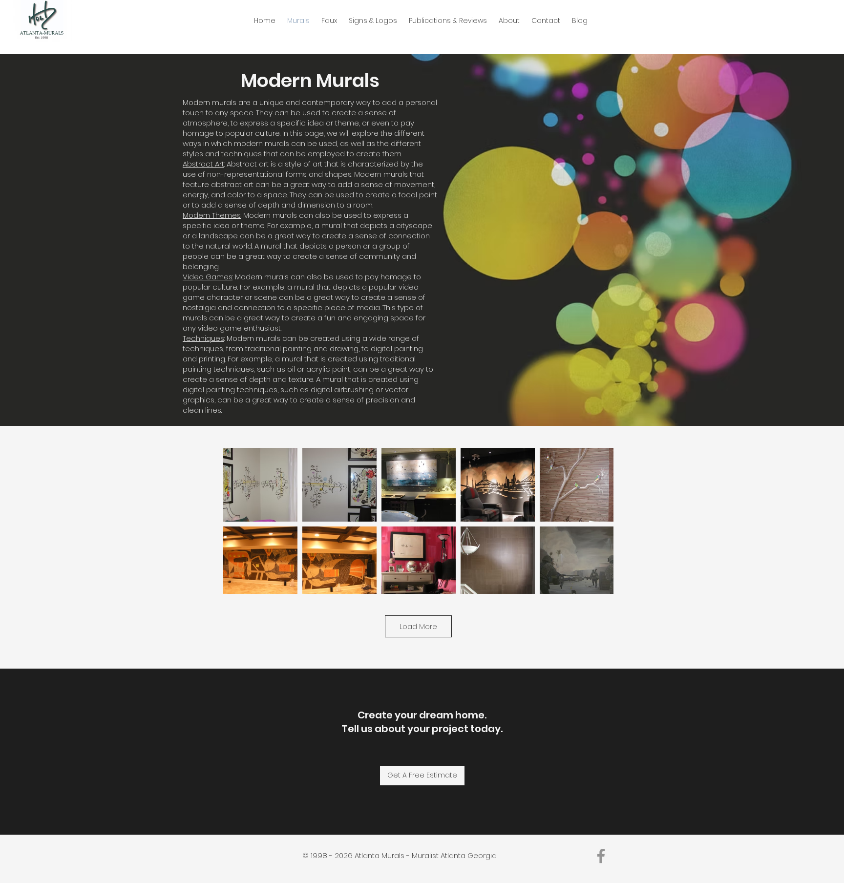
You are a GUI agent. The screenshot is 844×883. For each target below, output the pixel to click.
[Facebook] (601, 855)
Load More (418, 626)
